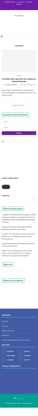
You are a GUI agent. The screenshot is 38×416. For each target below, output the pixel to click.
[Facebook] (11, 7)
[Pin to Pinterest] (19, 99)
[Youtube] (21, 7)
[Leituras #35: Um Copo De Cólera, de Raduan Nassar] (19, 61)
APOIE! (6, 187)
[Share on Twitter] (17, 99)
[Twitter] (8, 271)
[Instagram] (16, 7)
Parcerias (29, 2)
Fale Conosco (21, 2)
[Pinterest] (18, 271)
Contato (5, 326)
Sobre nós (19, 4)
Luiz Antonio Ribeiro (11, 85)
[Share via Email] (25, 99)
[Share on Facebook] (15, 99)
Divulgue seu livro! (10, 2)
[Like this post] (13, 99)
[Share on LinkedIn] (21, 99)
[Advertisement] (19, 24)
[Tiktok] (26, 7)
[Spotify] (27, 271)
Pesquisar (5, 196)
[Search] (36, 36)
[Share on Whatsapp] (23, 99)
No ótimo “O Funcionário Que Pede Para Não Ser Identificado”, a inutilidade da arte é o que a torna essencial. (18, 236)
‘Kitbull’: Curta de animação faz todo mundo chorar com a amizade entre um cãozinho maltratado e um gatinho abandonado (17, 253)
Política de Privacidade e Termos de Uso (16, 340)
